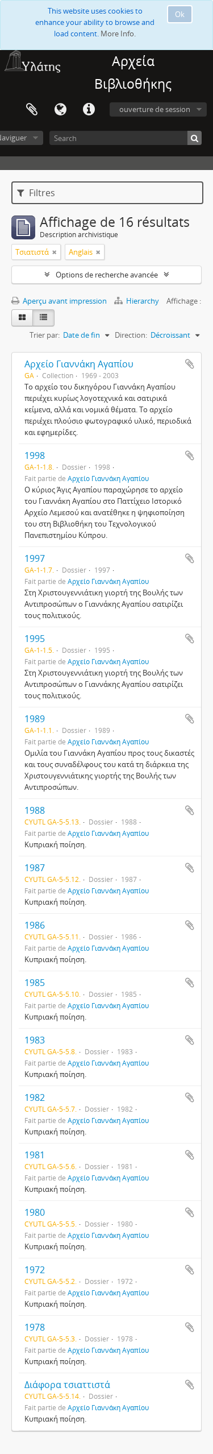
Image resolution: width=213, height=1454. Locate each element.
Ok (180, 14)
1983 (34, 1040)
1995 (34, 638)
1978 (34, 1327)
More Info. (118, 33)
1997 (34, 558)
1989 (34, 718)
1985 (34, 982)
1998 (34, 455)
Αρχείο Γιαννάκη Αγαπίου (78, 364)
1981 (34, 1155)
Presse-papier (32, 110)
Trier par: (45, 335)
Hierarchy (142, 301)
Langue (60, 110)
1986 (34, 925)
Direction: (131, 335)
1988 (34, 810)
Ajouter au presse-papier (189, 364)
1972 (34, 1270)
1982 (34, 1097)
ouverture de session (154, 109)
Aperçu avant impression (64, 301)
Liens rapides (88, 110)
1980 (34, 1212)
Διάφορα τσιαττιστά (67, 1384)
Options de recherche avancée (107, 275)
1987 (34, 867)
